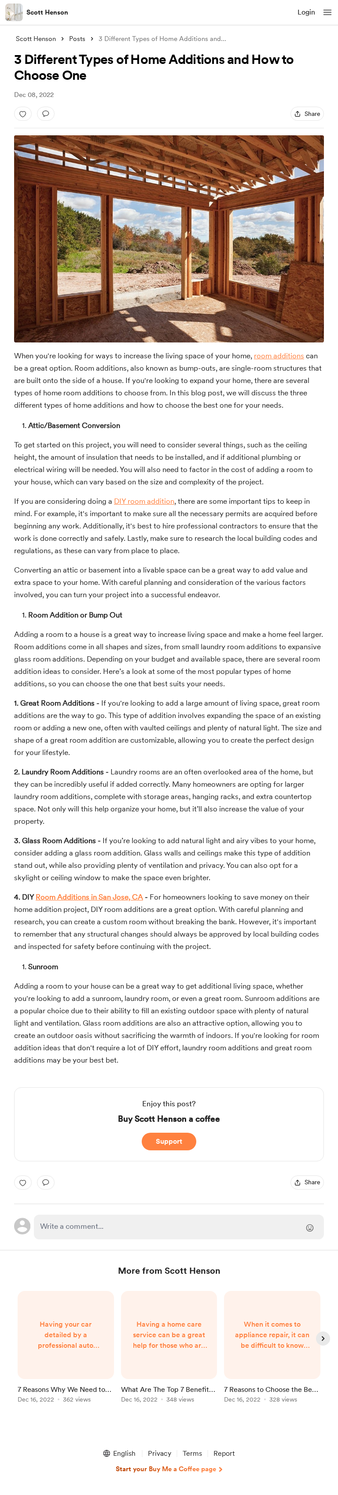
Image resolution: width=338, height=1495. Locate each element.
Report (224, 1453)
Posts (77, 39)
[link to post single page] (66, 1348)
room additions (279, 355)
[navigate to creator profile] (14, 12)
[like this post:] (23, 114)
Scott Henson (47, 12)
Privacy (159, 1453)
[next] (323, 1338)
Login (306, 12)
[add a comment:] (46, 114)
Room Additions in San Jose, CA (89, 897)
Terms (192, 1453)
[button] (327, 12)
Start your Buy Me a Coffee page (166, 1469)
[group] (66, 1352)
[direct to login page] (179, 1227)
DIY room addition (144, 501)
